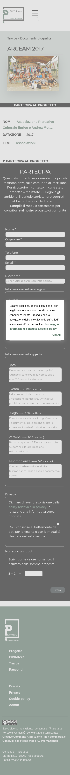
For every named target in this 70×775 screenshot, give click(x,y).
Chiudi (56, 334)
